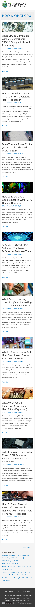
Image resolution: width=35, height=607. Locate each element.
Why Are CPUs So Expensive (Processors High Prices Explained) (14, 406)
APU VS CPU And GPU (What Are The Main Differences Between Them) (17, 248)
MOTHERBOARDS (10, 591)
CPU (3, 48)
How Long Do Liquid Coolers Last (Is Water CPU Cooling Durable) (17, 199)
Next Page (27, 547)
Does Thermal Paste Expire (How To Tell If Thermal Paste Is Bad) (17, 147)
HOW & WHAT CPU (11, 48)
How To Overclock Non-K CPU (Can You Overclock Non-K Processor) (16, 96)
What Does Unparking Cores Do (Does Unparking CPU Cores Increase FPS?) (17, 302)
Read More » (6, 71)
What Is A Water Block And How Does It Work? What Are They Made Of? (16, 355)
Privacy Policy (26, 591)
